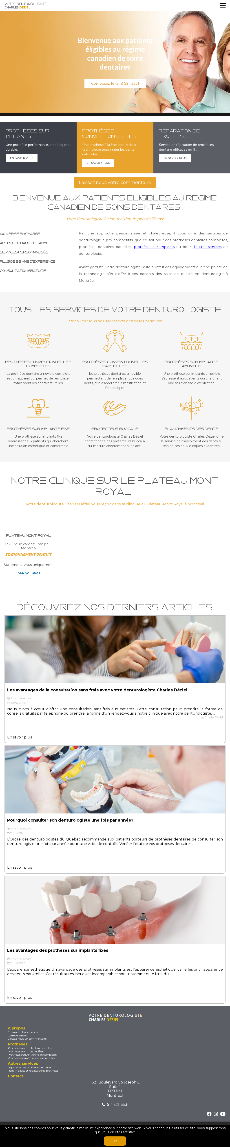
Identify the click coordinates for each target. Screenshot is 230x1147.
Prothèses (17, 1044)
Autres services (23, 1063)
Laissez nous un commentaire (27, 1038)
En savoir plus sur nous (23, 1032)
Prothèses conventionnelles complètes (32, 1054)
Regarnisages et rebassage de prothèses (33, 1070)
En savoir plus (19, 737)
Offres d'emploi (18, 1035)
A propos (16, 1028)
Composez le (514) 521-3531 (115, 83)
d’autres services (206, 247)
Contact (15, 1076)
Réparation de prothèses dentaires (29, 1067)
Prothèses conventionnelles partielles (31, 1058)
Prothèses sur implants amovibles (29, 1048)
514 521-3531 (117, 1104)
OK (115, 1141)
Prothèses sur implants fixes (26, 1051)
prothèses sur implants (154, 247)
